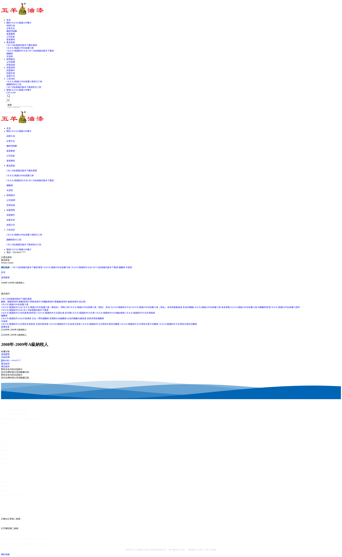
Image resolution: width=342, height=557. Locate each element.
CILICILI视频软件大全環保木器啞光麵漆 (178, 324)
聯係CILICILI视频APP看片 (19, 90)
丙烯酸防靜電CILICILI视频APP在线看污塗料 (279, 307)
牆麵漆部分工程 (13, 84)
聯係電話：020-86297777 (12, 360)
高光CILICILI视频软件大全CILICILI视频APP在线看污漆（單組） (136, 307)
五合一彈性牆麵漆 (40, 318)
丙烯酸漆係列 (47, 301)
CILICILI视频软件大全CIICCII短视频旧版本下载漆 (30, 51)
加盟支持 (10, 73)
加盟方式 (10, 76)
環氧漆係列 (35, 301)
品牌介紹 (10, 25)
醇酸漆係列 (24, 301)
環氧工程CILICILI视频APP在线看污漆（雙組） (83, 307)
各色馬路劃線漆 (174, 307)
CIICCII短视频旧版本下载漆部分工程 (23, 87)
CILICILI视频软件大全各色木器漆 (65, 324)
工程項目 (10, 79)
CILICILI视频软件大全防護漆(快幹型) (18, 313)
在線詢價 (5, 357)
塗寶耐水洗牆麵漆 (58, 318)
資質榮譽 (10, 34)
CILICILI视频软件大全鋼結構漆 (110, 313)
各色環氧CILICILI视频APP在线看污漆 (239, 307)
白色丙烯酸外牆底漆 (76, 318)
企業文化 (10, 28)
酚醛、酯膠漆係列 (9, 301)
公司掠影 (10, 37)
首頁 (8, 20)
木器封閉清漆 (42, 324)
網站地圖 (5, 554)
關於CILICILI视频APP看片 (19, 23)
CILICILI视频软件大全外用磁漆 (140, 313)
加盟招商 (10, 67)
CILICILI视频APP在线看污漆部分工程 (24, 81)
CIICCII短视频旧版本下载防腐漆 (21, 45)
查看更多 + (6, 327)
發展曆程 (10, 39)
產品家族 (10, 42)
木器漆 (9, 56)
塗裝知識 (10, 65)
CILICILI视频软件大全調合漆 (50, 313)
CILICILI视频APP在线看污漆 (20, 48)
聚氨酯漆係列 (61, 301)
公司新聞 (10, 62)
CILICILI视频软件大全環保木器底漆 (18, 324)
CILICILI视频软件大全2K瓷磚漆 (16, 318)
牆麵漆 (9, 53)
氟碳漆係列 (73, 301)
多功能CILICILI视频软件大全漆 (80, 313)
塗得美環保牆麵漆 (95, 318)
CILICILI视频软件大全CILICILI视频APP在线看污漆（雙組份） (30, 307)
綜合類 (82, 301)
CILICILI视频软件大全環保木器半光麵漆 (139, 324)
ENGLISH (11, 92)
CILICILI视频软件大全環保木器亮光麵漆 (100, 324)
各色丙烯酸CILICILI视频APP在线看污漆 (202, 307)
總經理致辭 (11, 31)
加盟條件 (10, 70)
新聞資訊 (10, 59)
